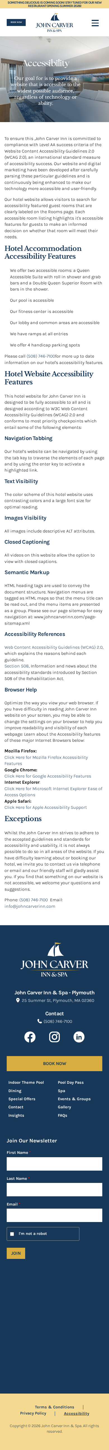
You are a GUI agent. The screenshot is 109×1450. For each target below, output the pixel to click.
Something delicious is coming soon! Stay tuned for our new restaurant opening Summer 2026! (54, 4)
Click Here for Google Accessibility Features (47, 776)
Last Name (18, 1179)
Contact (15, 1107)
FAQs (62, 1115)
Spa (61, 1090)
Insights (16, 1115)
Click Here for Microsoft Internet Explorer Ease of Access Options (53, 791)
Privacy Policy (33, 1413)
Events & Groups (74, 1099)
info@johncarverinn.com (29, 906)
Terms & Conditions (54, 1407)
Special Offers (21, 1099)
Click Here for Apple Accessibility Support (45, 807)
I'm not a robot (33, 1233)
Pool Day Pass (71, 1082)
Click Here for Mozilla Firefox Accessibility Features (46, 760)
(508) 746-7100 (41, 356)
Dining (14, 1090)
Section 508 (16, 666)
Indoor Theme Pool (26, 1082)
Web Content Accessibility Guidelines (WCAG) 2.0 (53, 647)
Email (17, 1204)
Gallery (64, 1107)
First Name (19, 1153)
